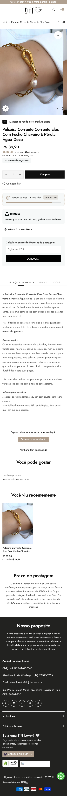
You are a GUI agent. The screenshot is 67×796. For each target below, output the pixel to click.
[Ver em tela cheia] (5, 108)
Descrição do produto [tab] (21, 282)
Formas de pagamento (18, 160)
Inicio (5, 22)
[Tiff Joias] (33, 10)
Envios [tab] (43, 282)
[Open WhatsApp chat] (61, 776)
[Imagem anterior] (57, 108)
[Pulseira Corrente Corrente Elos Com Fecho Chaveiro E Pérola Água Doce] (17, 523)
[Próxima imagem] (63, 108)
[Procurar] (53, 10)
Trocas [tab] (55, 282)
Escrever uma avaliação (33, 439)
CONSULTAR (33, 258)
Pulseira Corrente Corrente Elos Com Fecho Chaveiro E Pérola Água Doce (17, 549)
